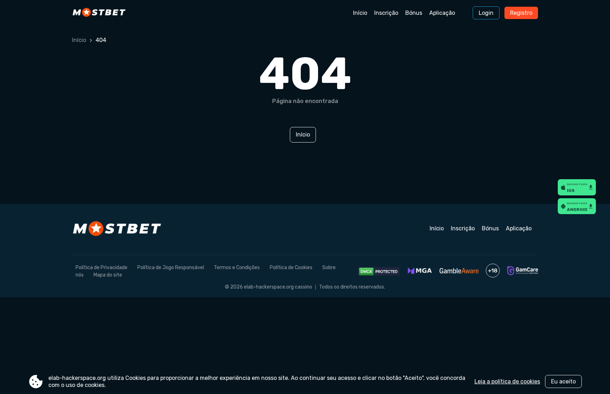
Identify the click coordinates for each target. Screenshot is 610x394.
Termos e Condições (237, 268)
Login (486, 13)
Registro (521, 13)
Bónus (413, 13)
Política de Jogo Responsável (170, 268)
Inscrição (386, 13)
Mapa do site (108, 275)
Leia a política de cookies (507, 381)
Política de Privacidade (101, 268)
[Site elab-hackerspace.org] (101, 13)
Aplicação (442, 13)
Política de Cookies (291, 268)
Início (360, 13)
